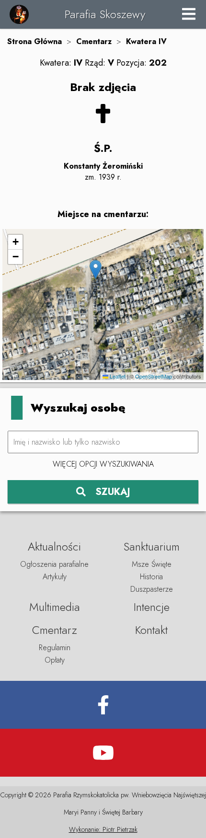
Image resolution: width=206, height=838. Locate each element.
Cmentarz (94, 41)
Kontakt (151, 629)
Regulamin (54, 647)
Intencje (152, 606)
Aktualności (54, 546)
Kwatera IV (146, 41)
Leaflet (117, 376)
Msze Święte (152, 564)
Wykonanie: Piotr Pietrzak (103, 829)
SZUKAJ (112, 492)
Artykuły (55, 576)
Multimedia (54, 606)
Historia (151, 576)
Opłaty (55, 660)
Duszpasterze (151, 589)
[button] (96, 269)
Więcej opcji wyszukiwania (103, 464)
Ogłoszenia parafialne (54, 564)
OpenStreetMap (153, 376)
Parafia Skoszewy (105, 14)
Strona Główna (34, 41)
